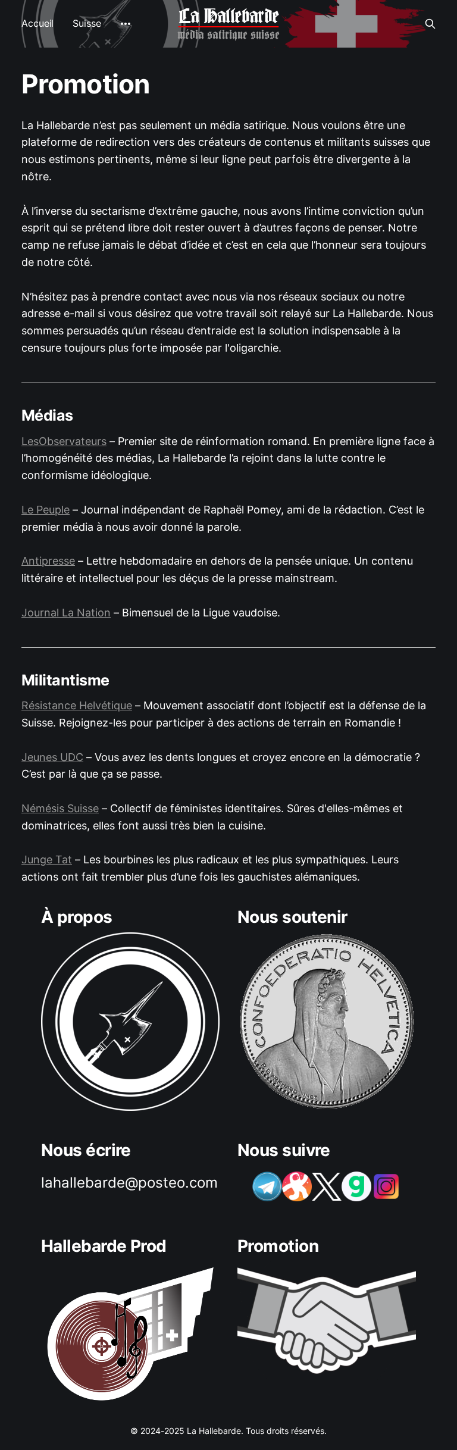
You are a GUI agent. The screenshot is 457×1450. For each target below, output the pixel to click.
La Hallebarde (228, 16)
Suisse (87, 23)
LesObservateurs (64, 441)
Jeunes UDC (52, 757)
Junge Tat (46, 859)
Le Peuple (45, 509)
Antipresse (48, 561)
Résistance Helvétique (76, 705)
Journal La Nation (66, 612)
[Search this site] (430, 24)
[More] (125, 24)
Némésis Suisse (60, 808)
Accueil (37, 23)
